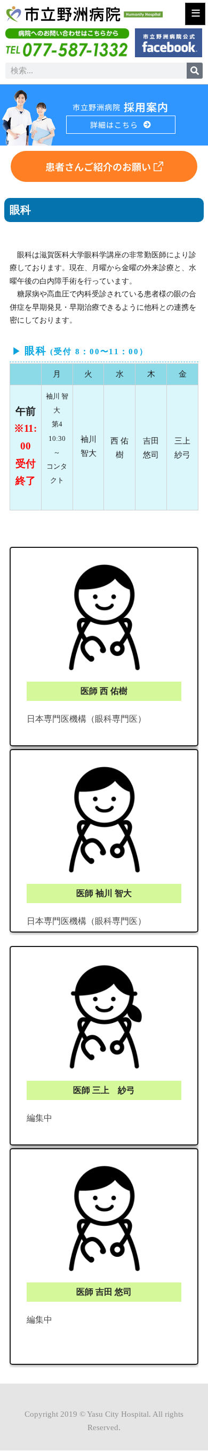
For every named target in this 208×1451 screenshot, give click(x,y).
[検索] (195, 71)
